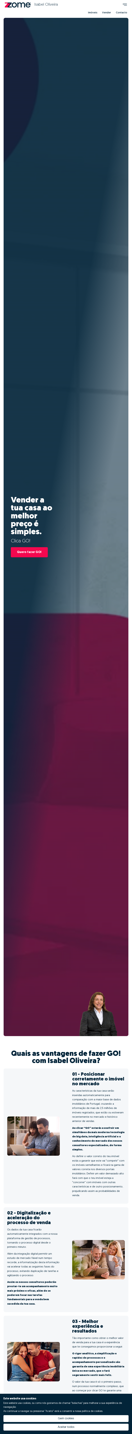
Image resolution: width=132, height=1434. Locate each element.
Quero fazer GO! (29, 552)
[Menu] (125, 5)
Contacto (121, 12)
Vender (106, 12)
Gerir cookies (66, 1418)
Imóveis (92, 12)
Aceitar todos (66, 1427)
